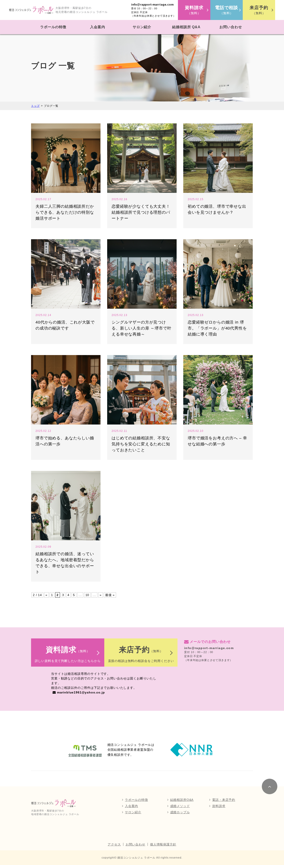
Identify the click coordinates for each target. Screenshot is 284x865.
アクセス (114, 844)
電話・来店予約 (223, 800)
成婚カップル (180, 812)
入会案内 (97, 27)
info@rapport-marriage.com (152, 4)
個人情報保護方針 (163, 844)
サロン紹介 (142, 27)
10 (87, 595)
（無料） (194, 10)
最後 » (110, 595)
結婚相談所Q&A (182, 800)
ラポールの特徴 (53, 27)
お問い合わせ (230, 27)
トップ (35, 105)
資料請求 (218, 806)
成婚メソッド (180, 806)
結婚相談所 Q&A (186, 27)
